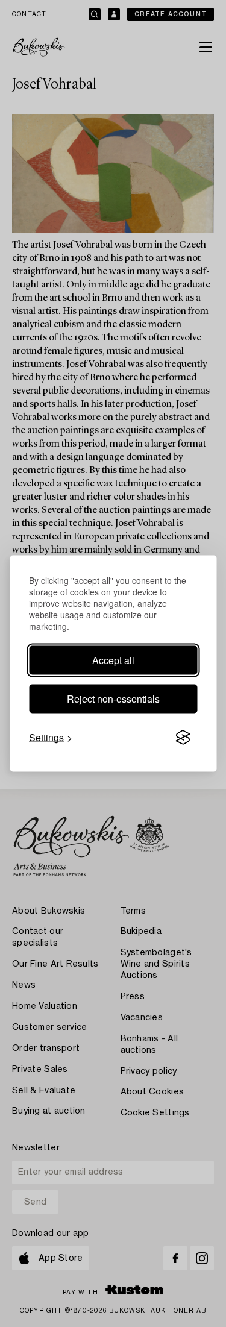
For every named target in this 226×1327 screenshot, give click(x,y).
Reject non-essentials (113, 699)
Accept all (113, 660)
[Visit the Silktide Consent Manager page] (182, 737)
